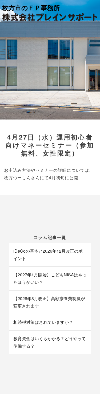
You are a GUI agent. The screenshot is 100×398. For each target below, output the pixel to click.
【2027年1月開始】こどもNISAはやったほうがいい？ (50, 278)
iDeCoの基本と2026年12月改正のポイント (48, 254)
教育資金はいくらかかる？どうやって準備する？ (49, 342)
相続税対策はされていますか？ (43, 322)
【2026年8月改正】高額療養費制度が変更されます (49, 302)
